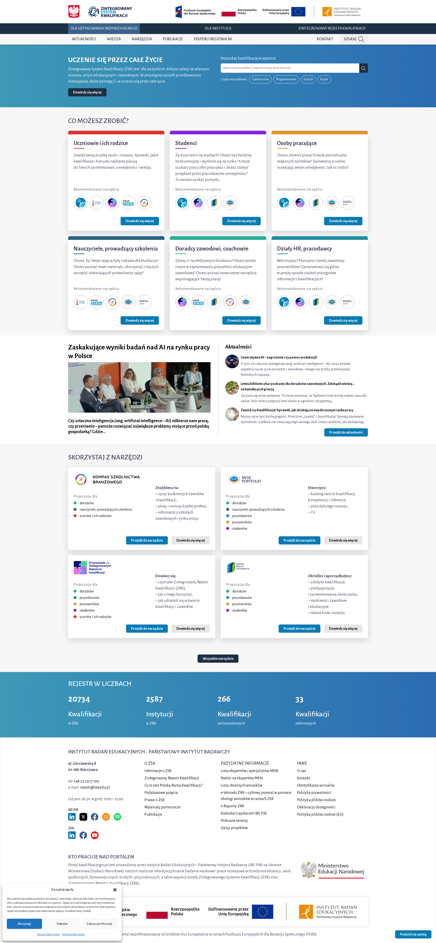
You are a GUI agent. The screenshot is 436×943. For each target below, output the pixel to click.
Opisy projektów (234, 828)
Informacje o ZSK (158, 771)
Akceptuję (24, 923)
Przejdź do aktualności (346, 432)
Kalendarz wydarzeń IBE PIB (244, 813)
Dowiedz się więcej (87, 92)
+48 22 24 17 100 (86, 781)
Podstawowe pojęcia (161, 792)
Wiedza (114, 39)
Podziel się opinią (413, 934)
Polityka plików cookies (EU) (320, 814)
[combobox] (290, 68)
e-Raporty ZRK (232, 806)
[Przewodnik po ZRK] (112, 203)
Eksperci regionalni (213, 39)
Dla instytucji (218, 28)
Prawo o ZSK (154, 800)
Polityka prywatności (314, 792)
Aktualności (84, 39)
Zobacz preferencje (99, 923)
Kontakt (325, 39)
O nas (301, 771)
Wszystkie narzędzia (218, 659)
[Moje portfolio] (230, 203)
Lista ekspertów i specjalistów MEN (249, 771)
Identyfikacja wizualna (315, 785)
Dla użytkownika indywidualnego (104, 28)
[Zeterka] (81, 203)
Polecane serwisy (234, 820)
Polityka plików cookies (48, 934)
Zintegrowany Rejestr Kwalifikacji (332, 28)
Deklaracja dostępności (316, 807)
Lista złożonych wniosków (242, 785)
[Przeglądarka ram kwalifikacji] (348, 203)
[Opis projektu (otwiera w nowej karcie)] (269, 11)
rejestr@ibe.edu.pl (95, 787)
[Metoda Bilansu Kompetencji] (214, 203)
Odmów (62, 923)
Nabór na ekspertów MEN (242, 778)
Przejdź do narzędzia (147, 540)
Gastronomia (260, 79)
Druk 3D (308, 79)
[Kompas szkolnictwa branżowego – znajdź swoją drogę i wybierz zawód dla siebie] (144, 203)
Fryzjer (324, 79)
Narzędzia (142, 39)
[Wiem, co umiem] (96, 203)
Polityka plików (316, 800)
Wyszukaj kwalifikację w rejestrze (248, 58)
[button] (115, 889)
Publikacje (173, 39)
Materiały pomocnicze (162, 807)
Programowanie (286, 79)
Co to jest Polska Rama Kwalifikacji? (173, 785)
